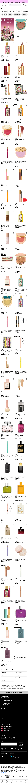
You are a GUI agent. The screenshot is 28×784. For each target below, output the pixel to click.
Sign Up (21, 744)
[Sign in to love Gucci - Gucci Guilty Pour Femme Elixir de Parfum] (26, 607)
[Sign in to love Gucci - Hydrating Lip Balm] (13, 607)
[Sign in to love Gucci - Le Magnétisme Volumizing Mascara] (26, 316)
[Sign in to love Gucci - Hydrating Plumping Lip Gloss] (13, 169)
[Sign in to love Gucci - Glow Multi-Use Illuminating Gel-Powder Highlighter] (26, 147)
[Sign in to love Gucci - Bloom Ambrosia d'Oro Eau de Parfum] (26, 503)
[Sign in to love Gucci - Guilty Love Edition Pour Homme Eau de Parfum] (26, 627)
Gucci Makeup (12, 686)
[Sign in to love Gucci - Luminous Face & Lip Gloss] (26, 545)
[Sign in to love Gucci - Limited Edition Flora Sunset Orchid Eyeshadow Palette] (13, 254)
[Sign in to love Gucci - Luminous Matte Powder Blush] (26, 233)
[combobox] (15, 5)
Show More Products (21, 657)
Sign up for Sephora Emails (7, 741)
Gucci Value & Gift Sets (6, 688)
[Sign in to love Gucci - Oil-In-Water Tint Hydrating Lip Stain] (26, 125)
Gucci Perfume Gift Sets (21, 686)
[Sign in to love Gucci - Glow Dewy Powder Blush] (13, 125)
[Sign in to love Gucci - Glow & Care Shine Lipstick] (13, 84)
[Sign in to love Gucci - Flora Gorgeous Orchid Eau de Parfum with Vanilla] (26, 211)
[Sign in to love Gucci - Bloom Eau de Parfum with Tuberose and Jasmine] (13, 275)
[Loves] (23, 5)
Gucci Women (15, 688)
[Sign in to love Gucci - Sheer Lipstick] (26, 63)
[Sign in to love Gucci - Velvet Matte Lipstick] (13, 63)
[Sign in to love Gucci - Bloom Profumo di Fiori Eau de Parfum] (26, 483)
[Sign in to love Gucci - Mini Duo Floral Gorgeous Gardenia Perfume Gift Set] (26, 84)
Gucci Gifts (20, 688)
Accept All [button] (20, 776)
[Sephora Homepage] (4, 5)
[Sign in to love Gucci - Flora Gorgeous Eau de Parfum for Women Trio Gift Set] (13, 337)
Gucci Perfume (12, 685)
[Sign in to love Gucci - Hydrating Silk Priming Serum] (13, 233)
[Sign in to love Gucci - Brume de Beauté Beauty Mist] (13, 627)
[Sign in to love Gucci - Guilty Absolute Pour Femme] (26, 421)
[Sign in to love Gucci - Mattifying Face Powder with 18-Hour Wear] (26, 254)
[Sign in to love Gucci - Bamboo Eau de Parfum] (13, 421)
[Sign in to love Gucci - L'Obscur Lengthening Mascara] (26, 191)
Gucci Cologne (19, 685)
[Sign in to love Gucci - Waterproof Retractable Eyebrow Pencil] (13, 503)
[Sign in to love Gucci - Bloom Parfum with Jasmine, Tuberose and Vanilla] (26, 442)
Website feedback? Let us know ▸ (14, 692)
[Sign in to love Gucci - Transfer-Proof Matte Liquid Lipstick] (26, 169)
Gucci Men (6, 686)
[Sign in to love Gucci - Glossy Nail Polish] (13, 401)
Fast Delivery (17, 14)
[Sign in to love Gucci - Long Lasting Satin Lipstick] (26, 43)
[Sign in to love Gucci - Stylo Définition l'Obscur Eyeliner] (26, 337)
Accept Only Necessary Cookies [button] (7, 776)
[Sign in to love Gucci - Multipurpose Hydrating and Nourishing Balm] (13, 296)
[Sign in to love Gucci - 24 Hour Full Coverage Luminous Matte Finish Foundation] (13, 211)
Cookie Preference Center (7, 772)
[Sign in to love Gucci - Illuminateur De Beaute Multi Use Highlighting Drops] (13, 566)
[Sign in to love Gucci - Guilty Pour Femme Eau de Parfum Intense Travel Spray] (26, 586)
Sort (5, 14)
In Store (10, 14)
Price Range (24, 14)
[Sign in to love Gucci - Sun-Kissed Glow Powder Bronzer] (26, 19)
